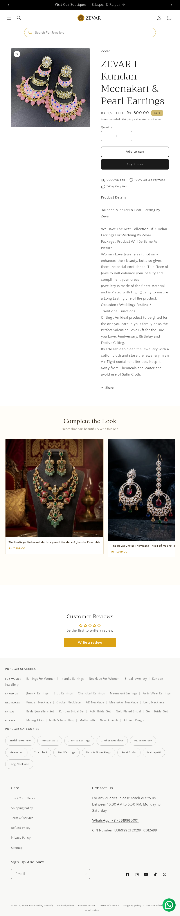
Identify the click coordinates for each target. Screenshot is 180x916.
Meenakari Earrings (123, 693)
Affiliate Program (135, 720)
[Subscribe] (85, 874)
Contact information (157, 905)
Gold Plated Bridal (128, 711)
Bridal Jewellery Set (40, 711)
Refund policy (65, 905)
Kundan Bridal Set (72, 711)
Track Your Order (23, 798)
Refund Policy (21, 828)
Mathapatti (87, 720)
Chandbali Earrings (91, 693)
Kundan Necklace (38, 702)
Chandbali (40, 752)
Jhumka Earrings (72, 679)
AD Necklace (95, 702)
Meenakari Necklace (123, 702)
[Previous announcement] (8, 5)
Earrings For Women (41, 679)
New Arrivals (109, 720)
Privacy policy (86, 905)
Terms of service (109, 905)
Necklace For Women (104, 679)
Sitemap (17, 848)
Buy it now (135, 164)
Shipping (127, 119)
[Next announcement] (171, 5)
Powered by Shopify (41, 905)
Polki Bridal (129, 752)
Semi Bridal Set (157, 711)
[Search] (30, 32)
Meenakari (16, 752)
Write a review (90, 643)
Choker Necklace (68, 702)
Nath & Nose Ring (61, 720)
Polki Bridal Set (100, 711)
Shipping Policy (22, 808)
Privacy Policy (21, 838)
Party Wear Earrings (156, 693)
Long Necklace (153, 702)
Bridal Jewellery (136, 679)
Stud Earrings (63, 693)
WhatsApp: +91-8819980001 (115, 820)
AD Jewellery (143, 740)
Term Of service (22, 818)
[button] (9, 18)
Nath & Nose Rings (98, 752)
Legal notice (92, 910)
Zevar (25, 905)
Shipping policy (132, 905)
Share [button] (109, 388)
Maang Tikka (35, 720)
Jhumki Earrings (37, 693)
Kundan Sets (49, 740)
